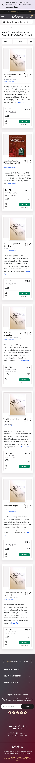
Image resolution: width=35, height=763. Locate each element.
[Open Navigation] (2, 16)
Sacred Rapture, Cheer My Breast (13, 593)
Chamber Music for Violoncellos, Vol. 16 (12, 162)
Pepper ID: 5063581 (10, 544)
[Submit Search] (4, 22)
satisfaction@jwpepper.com (17, 733)
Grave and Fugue (11, 505)
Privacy (19, 757)
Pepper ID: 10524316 (10, 192)
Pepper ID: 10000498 (10, 111)
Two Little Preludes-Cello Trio (11, 420)
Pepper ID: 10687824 (10, 369)
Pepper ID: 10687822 (10, 632)
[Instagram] (17, 712)
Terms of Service (10, 757)
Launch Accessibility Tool (23, 759)
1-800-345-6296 (17, 729)
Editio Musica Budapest (10, 167)
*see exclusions (11, 7)
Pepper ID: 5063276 (10, 455)
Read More (22, 102)
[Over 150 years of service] (17, 661)
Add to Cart (24, 121)
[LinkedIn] (25, 712)
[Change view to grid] (30, 41)
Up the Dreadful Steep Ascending (12, 334)
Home (3, 28)
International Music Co (10, 250)
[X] (13, 712)
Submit (27, 706)
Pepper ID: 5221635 (10, 283)
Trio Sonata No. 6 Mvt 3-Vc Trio (12, 75)
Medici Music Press (9, 81)
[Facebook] (9, 712)
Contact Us (13, 11)
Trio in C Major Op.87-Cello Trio (13, 244)
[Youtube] (21, 712)
